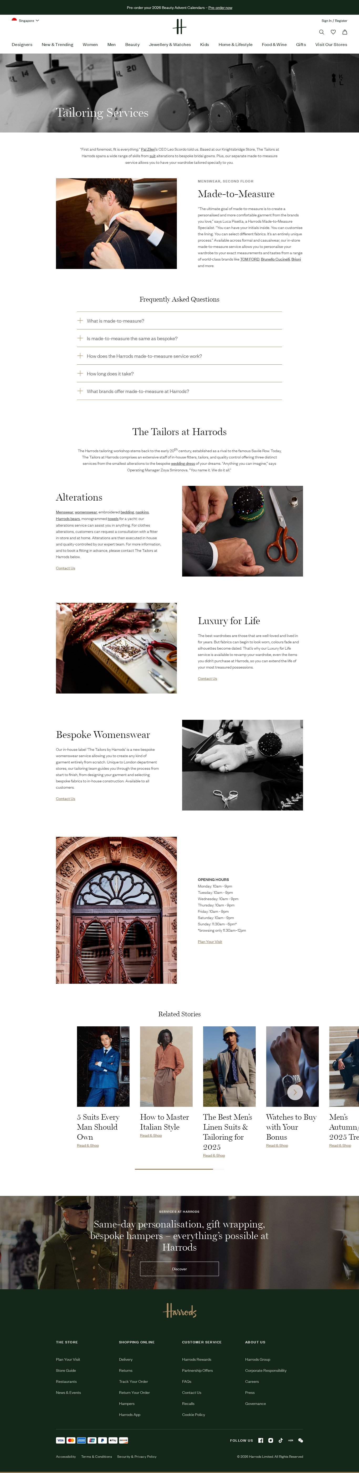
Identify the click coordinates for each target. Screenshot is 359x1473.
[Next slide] (295, 1092)
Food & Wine (274, 44)
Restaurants (66, 1381)
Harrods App (129, 1414)
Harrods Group (257, 1359)
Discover (179, 1268)
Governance (255, 1403)
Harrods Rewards (196, 1359)
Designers (22, 44)
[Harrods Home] (179, 26)
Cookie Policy (193, 1414)
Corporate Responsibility (265, 1370)
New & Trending (57, 44)
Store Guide (66, 1370)
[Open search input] (321, 32)
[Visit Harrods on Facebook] (260, 1440)
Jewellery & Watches (170, 44)
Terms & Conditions (96, 1456)
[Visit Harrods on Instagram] (270, 1440)
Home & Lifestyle (236, 44)
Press (250, 1392)
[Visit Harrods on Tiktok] (280, 1440)
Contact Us (191, 1392)
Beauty (132, 44)
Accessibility (66, 1456)
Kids (204, 44)
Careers (252, 1381)
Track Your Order (133, 1381)
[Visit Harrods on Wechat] (300, 1440)
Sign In (327, 20)
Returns (125, 1370)
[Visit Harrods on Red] (290, 1440)
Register (341, 20)
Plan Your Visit (68, 1359)
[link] (242, 531)
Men (111, 44)
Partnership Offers (197, 1370)
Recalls (188, 1403)
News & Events (68, 1392)
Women (90, 44)
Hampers (127, 1403)
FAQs (186, 1381)
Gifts (301, 44)
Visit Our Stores (331, 44)
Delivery (125, 1359)
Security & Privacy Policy (137, 1456)
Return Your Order (134, 1392)
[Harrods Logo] (180, 1310)
